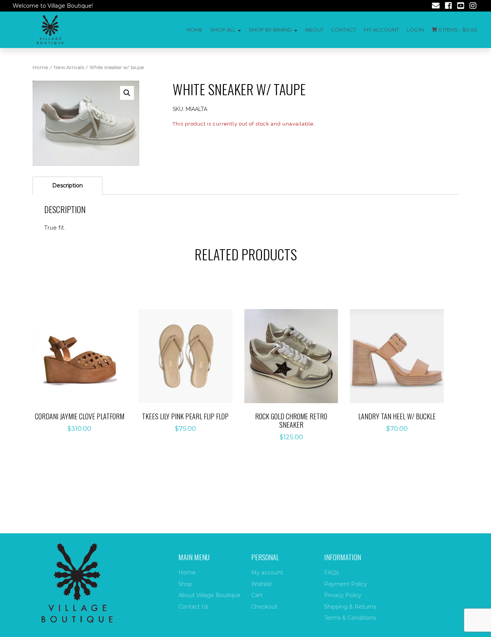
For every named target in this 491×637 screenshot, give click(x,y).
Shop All (223, 29)
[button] (127, 93)
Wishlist (261, 584)
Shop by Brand (270, 29)
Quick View (84, 380)
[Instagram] (473, 6)
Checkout (264, 606)
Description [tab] (67, 185)
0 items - (457, 29)
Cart (256, 595)
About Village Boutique (209, 595)
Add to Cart (84, 356)
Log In (415, 29)
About (314, 29)
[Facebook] (448, 6)
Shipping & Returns (350, 606)
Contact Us (193, 606)
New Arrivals (69, 67)
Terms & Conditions (350, 617)
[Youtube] (460, 6)
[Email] (436, 6)
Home (194, 29)
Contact (343, 29)
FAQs (331, 572)
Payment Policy (345, 584)
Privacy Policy (342, 595)
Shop (185, 584)
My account (381, 29)
